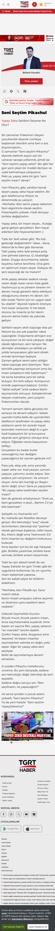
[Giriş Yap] (34, 4)
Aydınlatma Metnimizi (22, 919)
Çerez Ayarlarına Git (38, 927)
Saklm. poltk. (7, 801)
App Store (34, 829)
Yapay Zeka (10, 120)
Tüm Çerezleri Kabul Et (13, 927)
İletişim (5, 790)
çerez (4, 913)
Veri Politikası (42, 795)
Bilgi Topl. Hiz (42, 792)
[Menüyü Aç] (8, 4)
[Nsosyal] (25, 91)
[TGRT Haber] (24, 4)
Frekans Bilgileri (8, 794)
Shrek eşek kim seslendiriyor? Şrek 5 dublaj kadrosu (33, 11)
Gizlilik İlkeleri (42, 785)
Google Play (12, 829)
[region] (27, 918)
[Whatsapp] (5, 91)
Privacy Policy (42, 788)
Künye (4, 787)
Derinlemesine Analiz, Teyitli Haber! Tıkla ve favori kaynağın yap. (29, 101)
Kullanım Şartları (44, 781)
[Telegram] (11, 91)
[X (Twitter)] (18, 91)
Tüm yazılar (31, 81)
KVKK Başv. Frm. (43, 802)
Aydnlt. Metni (42, 799)
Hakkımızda (7, 783)
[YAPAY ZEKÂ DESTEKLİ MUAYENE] (27, 726)
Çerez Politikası (8, 797)
